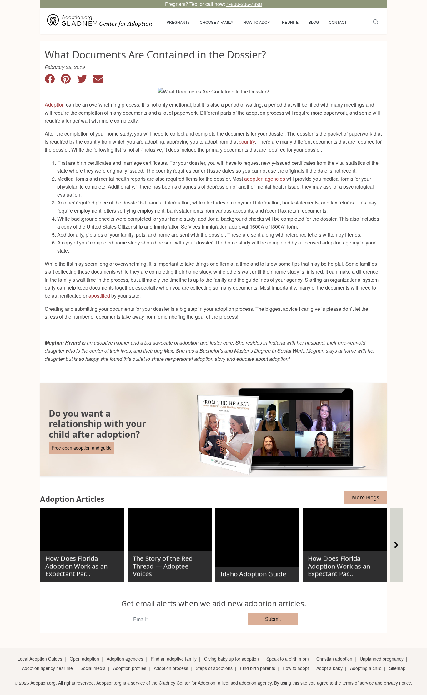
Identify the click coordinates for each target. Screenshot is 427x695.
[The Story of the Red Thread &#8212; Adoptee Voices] (170, 542)
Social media (93, 668)
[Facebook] (53, 80)
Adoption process (171, 668)
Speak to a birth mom (287, 659)
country (247, 141)
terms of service (358, 683)
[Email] (100, 80)
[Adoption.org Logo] (100, 21)
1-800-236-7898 (244, 4)
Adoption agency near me (47, 668)
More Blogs (365, 497)
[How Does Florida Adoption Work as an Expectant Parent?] (82, 542)
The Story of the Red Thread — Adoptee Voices (163, 566)
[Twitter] (85, 80)
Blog (314, 22)
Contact (338, 22)
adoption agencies (264, 178)
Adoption (55, 104)
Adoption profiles (129, 668)
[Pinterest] (69, 80)
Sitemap (397, 668)
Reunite (290, 22)
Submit (273, 618)
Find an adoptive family (174, 659)
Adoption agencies (125, 659)
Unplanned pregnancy (382, 659)
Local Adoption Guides (40, 659)
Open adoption (84, 659)
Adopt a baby (329, 668)
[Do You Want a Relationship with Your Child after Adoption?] (213, 429)
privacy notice (397, 683)
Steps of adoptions (214, 668)
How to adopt (257, 22)
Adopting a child (366, 668)
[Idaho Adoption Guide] (257, 542)
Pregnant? (178, 22)
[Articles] (396, 545)
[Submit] (376, 21)
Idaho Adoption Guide (253, 573)
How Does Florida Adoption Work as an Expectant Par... (76, 566)
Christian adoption (334, 659)
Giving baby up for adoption (231, 659)
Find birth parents (257, 668)
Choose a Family (216, 22)
